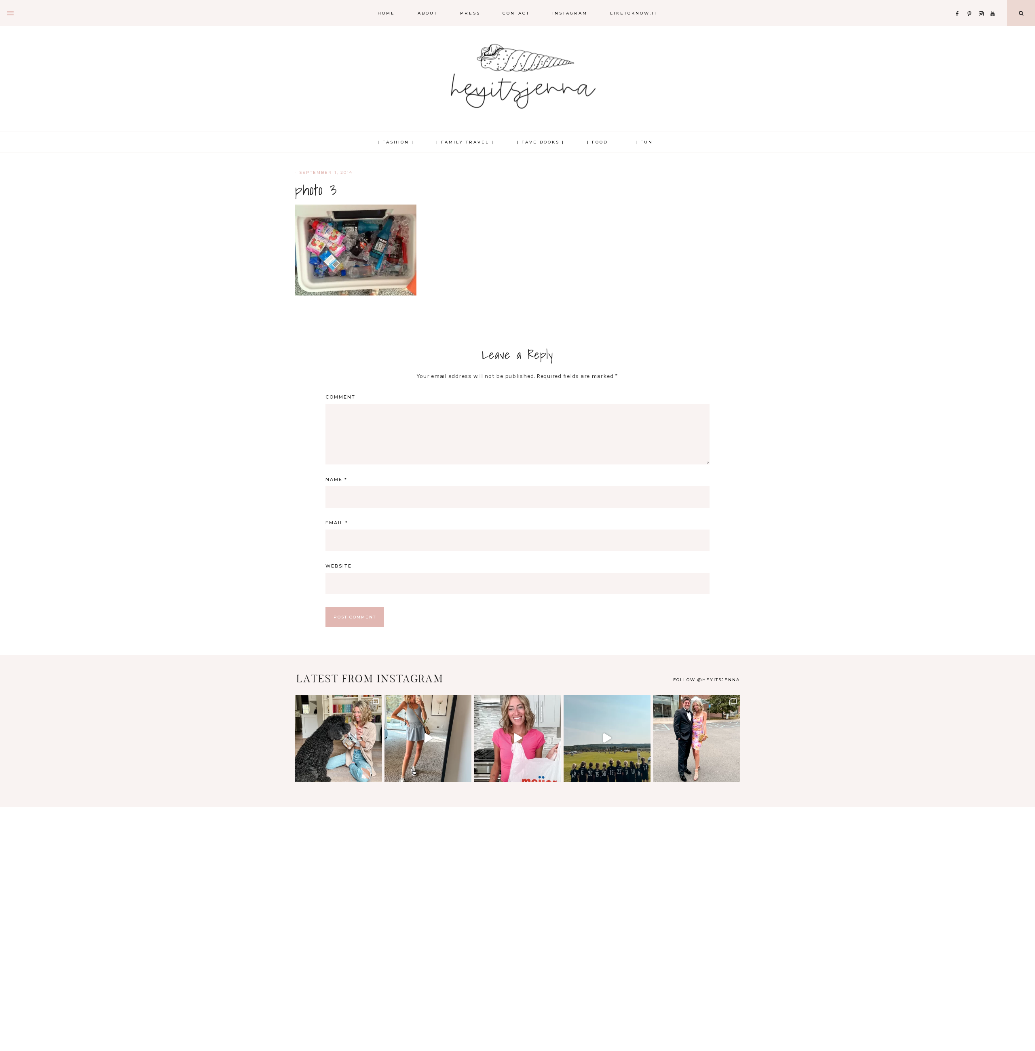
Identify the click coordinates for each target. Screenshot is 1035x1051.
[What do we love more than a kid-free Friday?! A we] (696, 738)
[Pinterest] (971, 3)
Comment (340, 397)
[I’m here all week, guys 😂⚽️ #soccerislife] (607, 738)
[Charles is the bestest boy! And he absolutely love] (338, 738)
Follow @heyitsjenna (706, 679)
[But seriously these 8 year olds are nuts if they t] (427, 738)
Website (338, 566)
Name (336, 479)
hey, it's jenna (517, 76)
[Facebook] (959, 3)
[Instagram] (983, 3)
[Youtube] (994, 3)
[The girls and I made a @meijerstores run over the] (517, 738)
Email (336, 523)
